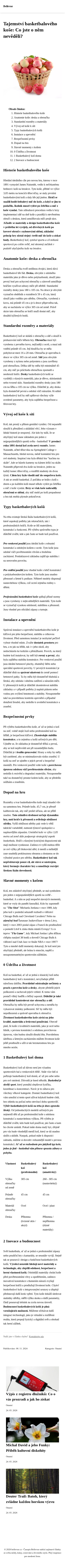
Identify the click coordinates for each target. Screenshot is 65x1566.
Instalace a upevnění (24, 134)
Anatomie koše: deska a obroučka (32, 117)
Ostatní (58, 1348)
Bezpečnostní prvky (24, 138)
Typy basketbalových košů (28, 130)
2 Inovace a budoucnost (26, 160)
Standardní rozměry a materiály (30, 121)
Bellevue (8, 6)
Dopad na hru (21, 143)
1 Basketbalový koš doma (27, 155)
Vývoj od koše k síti (24, 126)
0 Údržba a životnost (25, 151)
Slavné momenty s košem (27, 147)
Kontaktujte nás (36, 1336)
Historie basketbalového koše (29, 113)
